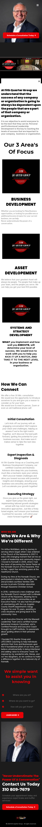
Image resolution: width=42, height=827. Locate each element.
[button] (37, 5)
